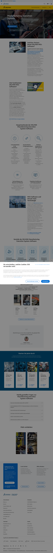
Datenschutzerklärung (18, 277)
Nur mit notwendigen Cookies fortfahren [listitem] (42, 264)
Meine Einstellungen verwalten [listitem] (32, 281)
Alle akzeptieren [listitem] (45, 281)
